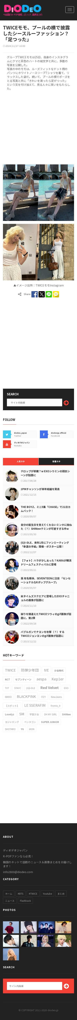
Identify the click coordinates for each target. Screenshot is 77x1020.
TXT (7, 688)
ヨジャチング (12, 722)
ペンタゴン (30, 722)
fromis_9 (55, 705)
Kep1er (58, 678)
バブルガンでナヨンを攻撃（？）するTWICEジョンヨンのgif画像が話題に (42, 634)
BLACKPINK (26, 696)
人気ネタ (21, 461)
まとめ (61, 893)
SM (21, 713)
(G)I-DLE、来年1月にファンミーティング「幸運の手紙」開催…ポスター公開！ (45, 544)
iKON (31, 729)
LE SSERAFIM (35, 705)
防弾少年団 (30, 670)
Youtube (47, 893)
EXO (66, 688)
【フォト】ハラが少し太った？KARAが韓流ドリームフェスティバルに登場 (46, 562)
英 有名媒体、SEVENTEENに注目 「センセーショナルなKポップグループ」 (45, 580)
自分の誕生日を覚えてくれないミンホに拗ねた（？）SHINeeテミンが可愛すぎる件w (46, 527)
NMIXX (8, 696)
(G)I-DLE (30, 688)
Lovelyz (9, 714)
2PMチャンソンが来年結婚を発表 (40, 489)
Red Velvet (49, 687)
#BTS (20, 893)
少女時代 (59, 670)
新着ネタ (56, 461)
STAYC (17, 688)
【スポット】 (12, 705)
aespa (41, 678)
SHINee (66, 714)
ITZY (43, 696)
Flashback (25, 900)
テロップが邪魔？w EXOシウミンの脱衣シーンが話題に (45, 473)
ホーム (8, 893)
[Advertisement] (38, 126)
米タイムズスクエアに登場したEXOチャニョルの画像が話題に (45, 598)
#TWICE (33, 893)
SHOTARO (10, 729)
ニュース (9, 900)
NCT (7, 679)
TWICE (10, 670)
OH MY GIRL (50, 714)
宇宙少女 (34, 714)
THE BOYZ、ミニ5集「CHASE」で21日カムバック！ (45, 509)
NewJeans (56, 696)
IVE (46, 670)
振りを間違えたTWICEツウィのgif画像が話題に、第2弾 (46, 616)
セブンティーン (23, 679)
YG (22, 729)
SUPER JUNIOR (50, 722)
